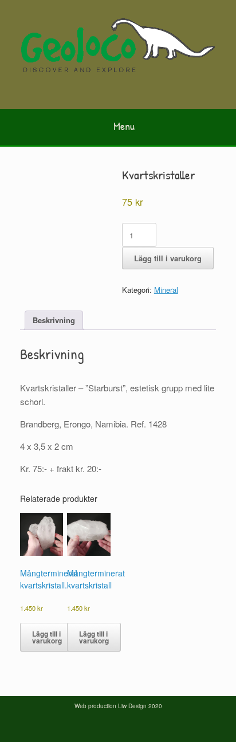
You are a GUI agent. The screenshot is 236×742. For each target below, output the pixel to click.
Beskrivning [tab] (54, 320)
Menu (124, 126)
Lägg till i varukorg (168, 258)
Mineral (166, 289)
